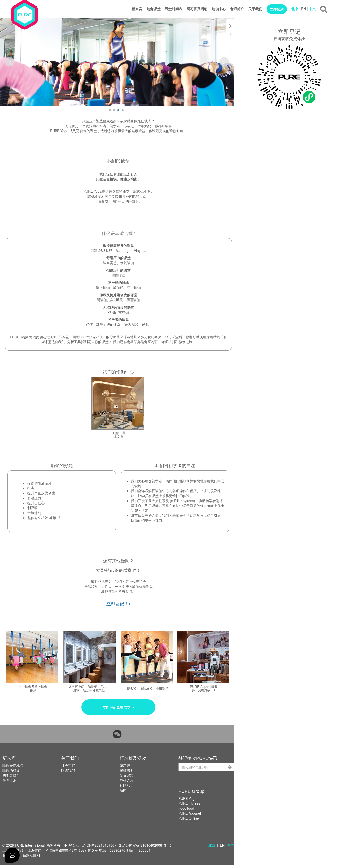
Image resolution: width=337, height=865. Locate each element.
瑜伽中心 (219, 8)
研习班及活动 (197, 8)
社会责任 (68, 765)
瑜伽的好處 (11, 770)
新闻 (123, 790)
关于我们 (255, 8)
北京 (294, 8)
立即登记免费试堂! (117, 707)
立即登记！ (117, 603)
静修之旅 (126, 780)
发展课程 (126, 775)
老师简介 (237, 8)
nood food (186, 808)
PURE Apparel (189, 813)
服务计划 (9, 780)
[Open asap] (12, 855)
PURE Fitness (189, 803)
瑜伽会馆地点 (12, 765)
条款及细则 (31, 855)
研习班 (125, 765)
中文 (312, 8)
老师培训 (126, 770)
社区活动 (126, 785)
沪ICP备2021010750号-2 (101, 845)
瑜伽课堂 (154, 8)
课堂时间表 (173, 8)
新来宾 (137, 8)
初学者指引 (11, 775)
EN (303, 8)
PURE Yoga (187, 798)
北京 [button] (211, 845)
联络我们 (68, 770)
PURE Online (188, 818)
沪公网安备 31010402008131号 (146, 845)
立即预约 (277, 9)
